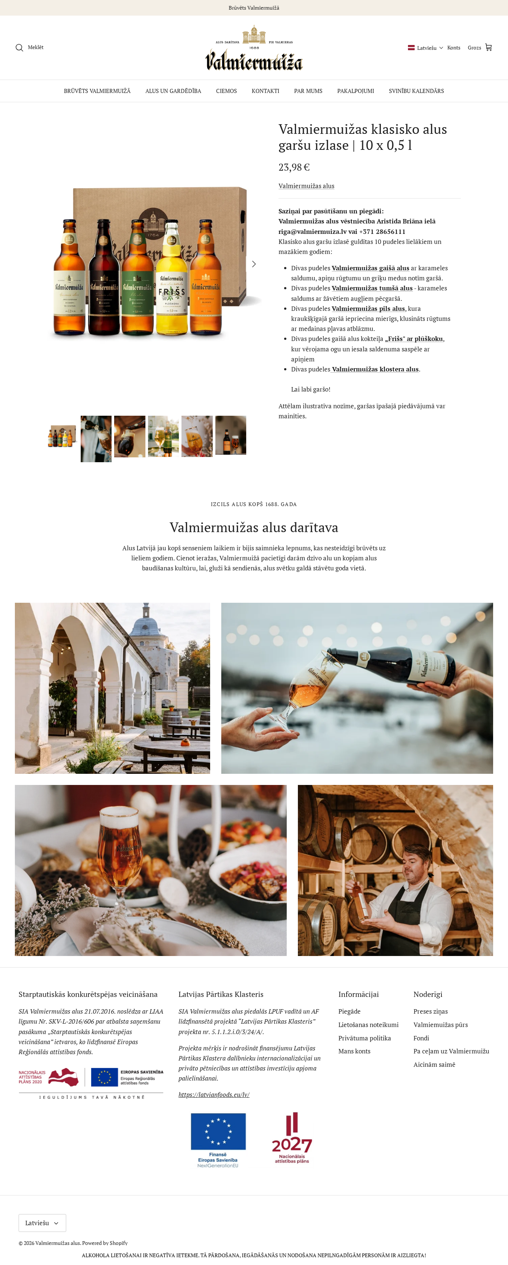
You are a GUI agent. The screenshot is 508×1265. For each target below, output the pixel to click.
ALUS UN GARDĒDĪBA (173, 90)
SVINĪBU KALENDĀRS (416, 90)
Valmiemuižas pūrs (441, 1024)
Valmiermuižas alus (306, 185)
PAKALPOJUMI (355, 90)
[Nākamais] (254, 264)
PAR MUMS (308, 90)
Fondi (421, 1038)
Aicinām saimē (435, 1064)
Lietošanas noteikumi (368, 1024)
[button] (425, 47)
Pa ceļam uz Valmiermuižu (451, 1051)
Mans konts (354, 1051)
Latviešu (37, 1223)
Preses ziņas (431, 1011)
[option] (155, 264)
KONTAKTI (265, 90)
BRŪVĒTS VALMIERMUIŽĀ (97, 90)
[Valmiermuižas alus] (254, 48)
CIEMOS (226, 90)
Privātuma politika (364, 1038)
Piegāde (349, 1011)
